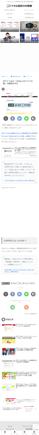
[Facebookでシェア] (12, 118)
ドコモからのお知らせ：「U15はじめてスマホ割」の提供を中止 (19, 180)
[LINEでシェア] (26, 118)
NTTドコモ (6, 283)
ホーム (10, 426)
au (21, 283)
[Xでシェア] (5, 118)
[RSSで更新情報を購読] (26, 307)
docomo (27, 283)
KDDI (33, 283)
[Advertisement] (19, 57)
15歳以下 (15, 283)
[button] (33, 118)
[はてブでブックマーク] (19, 118)
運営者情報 (29, 429)
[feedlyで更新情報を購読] (12, 307)
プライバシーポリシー (28, 426)
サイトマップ (10, 429)
